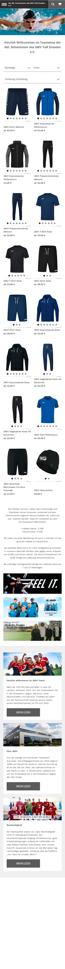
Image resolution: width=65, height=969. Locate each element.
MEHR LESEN (23, 712)
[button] (7, 118)
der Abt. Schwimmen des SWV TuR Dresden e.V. (26, 4)
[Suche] (53, 4)
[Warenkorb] (60, 4)
